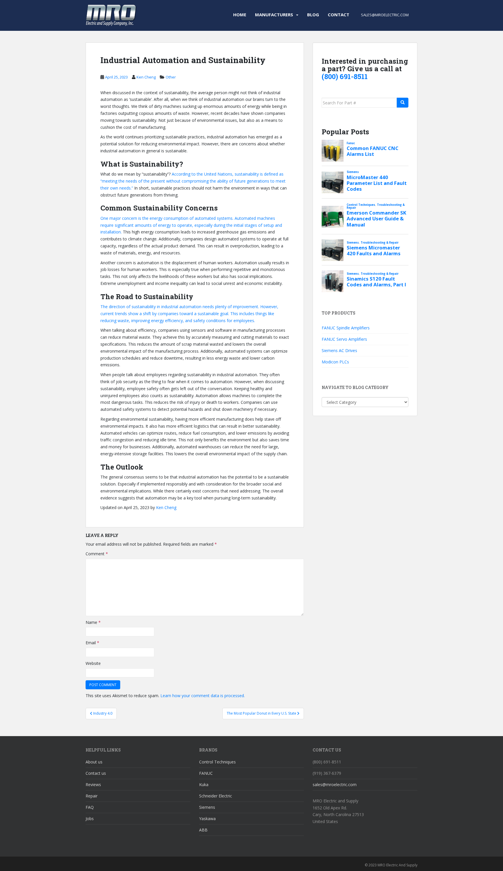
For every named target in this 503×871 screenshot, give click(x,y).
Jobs (90, 818)
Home (239, 14)
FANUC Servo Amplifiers (344, 339)
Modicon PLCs (335, 362)
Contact (338, 14)
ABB (203, 830)
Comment (97, 553)
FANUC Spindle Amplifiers (346, 328)
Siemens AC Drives (339, 350)
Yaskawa (207, 818)
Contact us (96, 773)
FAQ (90, 807)
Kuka (203, 784)
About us (94, 762)
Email (92, 642)
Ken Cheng (146, 77)
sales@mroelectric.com (335, 784)
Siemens (207, 807)
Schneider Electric (215, 796)
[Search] (402, 103)
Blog (313, 14)
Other (171, 77)
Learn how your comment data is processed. (202, 695)
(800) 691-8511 (345, 76)
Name (93, 622)
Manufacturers (274, 14)
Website (93, 663)
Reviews (93, 784)
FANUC (206, 773)
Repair (92, 796)
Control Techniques (217, 762)
